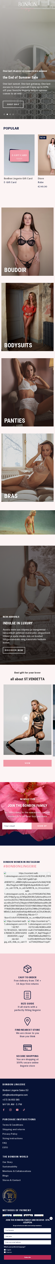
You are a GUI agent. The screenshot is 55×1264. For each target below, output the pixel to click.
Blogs (5, 1175)
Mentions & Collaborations (17, 1171)
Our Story (8, 1162)
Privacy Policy (10, 1134)
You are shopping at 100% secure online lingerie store (27, 1062)
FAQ (5, 1143)
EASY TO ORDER (27, 977)
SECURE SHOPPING (27, 1056)
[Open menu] (4, 7)
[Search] (46, 7)
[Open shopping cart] (51, 6)
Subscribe (27, 1257)
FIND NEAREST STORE (27, 1030)
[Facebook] (4, 1110)
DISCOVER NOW (14, 650)
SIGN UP (42, 826)
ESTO (5, 1147)
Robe (40, 182)
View (27, 763)
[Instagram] (10, 1110)
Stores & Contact (12, 1180)
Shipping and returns (14, 1129)
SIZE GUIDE (27, 1003)
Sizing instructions (13, 1138)
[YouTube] (17, 1110)
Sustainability (10, 1166)
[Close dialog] (51, 1218)
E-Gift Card (10, 182)
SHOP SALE (13, 104)
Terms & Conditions (13, 1124)
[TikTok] (24, 1110)
